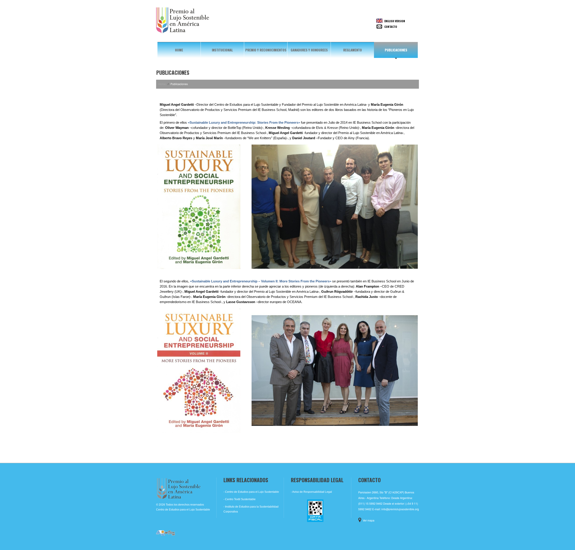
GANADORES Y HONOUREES (309, 49)
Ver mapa (368, 520)
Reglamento (352, 49)
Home (179, 49)
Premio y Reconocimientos (265, 49)
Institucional (222, 49)
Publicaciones (396, 49)
